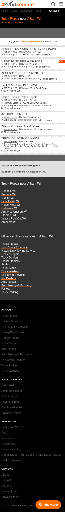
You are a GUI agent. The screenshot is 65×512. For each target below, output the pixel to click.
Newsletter (8, 438)
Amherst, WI (8, 222)
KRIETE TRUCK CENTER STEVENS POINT (28, 48)
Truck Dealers (10, 257)
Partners (6, 485)
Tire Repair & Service (14, 247)
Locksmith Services (13, 274)
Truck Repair (9, 315)
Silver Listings (10, 401)
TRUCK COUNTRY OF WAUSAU (21, 138)
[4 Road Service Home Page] (17, 4)
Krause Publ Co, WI (13, 218)
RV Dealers (8, 278)
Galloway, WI (9, 208)
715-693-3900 (10, 129)
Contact (6, 480)
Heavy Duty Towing (13, 332)
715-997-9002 (10, 52)
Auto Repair (8, 281)
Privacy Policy (10, 496)
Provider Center (11, 412)
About (5, 474)
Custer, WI (7, 197)
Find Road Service (12, 427)
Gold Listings (9, 396)
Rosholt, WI (8, 190)
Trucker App (8, 443)
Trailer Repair (9, 243)
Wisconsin (26, 10)
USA (14, 10)
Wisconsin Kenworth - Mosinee (20, 126)
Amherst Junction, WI (14, 211)
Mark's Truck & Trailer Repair (19, 97)
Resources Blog (11, 449)
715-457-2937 (10, 100)
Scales (5, 264)
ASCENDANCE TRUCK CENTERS (22, 73)
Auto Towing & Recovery (16, 285)
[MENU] (61, 4)
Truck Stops (8, 267)
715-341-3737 (10, 64)
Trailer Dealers (10, 261)
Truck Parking (9, 292)
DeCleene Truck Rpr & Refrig (19, 85)
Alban (39, 10)
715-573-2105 (10, 88)
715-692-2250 (10, 117)
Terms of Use (9, 491)
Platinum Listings (12, 390)
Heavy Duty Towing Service (18, 250)
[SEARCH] (53, 4)
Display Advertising (13, 407)
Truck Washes (10, 271)
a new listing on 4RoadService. (23, 171)
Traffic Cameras (11, 460)
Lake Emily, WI (10, 201)
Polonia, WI (8, 194)
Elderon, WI (8, 215)
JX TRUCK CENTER (14, 114)
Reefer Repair (10, 254)
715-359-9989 (10, 142)
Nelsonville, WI (10, 204)
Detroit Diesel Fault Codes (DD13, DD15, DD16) (31, 454)
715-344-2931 (10, 76)
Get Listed (7, 385)
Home (4, 10)
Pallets (5, 288)
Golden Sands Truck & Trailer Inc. (22, 61)
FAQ (4, 432)
